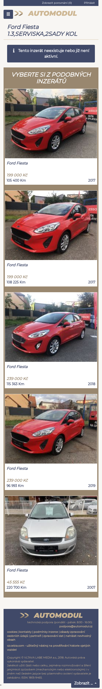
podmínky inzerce (46, 631)
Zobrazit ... (84, 683)
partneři (35, 636)
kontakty (25, 631)
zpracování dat (53, 636)
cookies (12, 631)
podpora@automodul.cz (76, 626)
